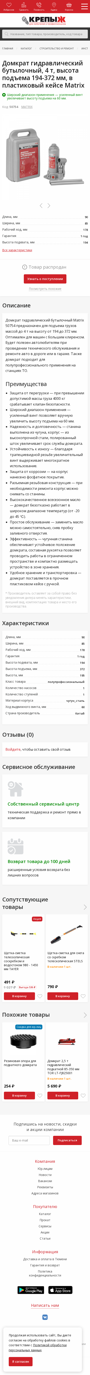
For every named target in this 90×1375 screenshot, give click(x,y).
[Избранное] (40, 996)
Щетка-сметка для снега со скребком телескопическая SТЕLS (65, 957)
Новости (45, 1175)
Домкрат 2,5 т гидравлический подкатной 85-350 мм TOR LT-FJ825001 (63, 1067)
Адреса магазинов (45, 1193)
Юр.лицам (45, 1169)
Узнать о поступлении (45, 279)
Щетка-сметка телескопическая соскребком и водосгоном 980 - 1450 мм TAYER (21, 961)
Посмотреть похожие (45, 289)
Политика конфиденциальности (45, 1273)
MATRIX (27, 107)
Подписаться (67, 1140)
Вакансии (45, 1181)
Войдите (13, 749)
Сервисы (45, 1226)
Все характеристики (17, 250)
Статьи (45, 1238)
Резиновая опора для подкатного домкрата (20, 1063)
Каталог (45, 1214)
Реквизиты (45, 1187)
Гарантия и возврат (45, 1265)
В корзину (19, 996)
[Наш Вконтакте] (45, 1317)
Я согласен (20, 1361)
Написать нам (45, 1305)
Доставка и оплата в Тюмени (45, 1259)
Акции (45, 1232)
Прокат (45, 1220)
